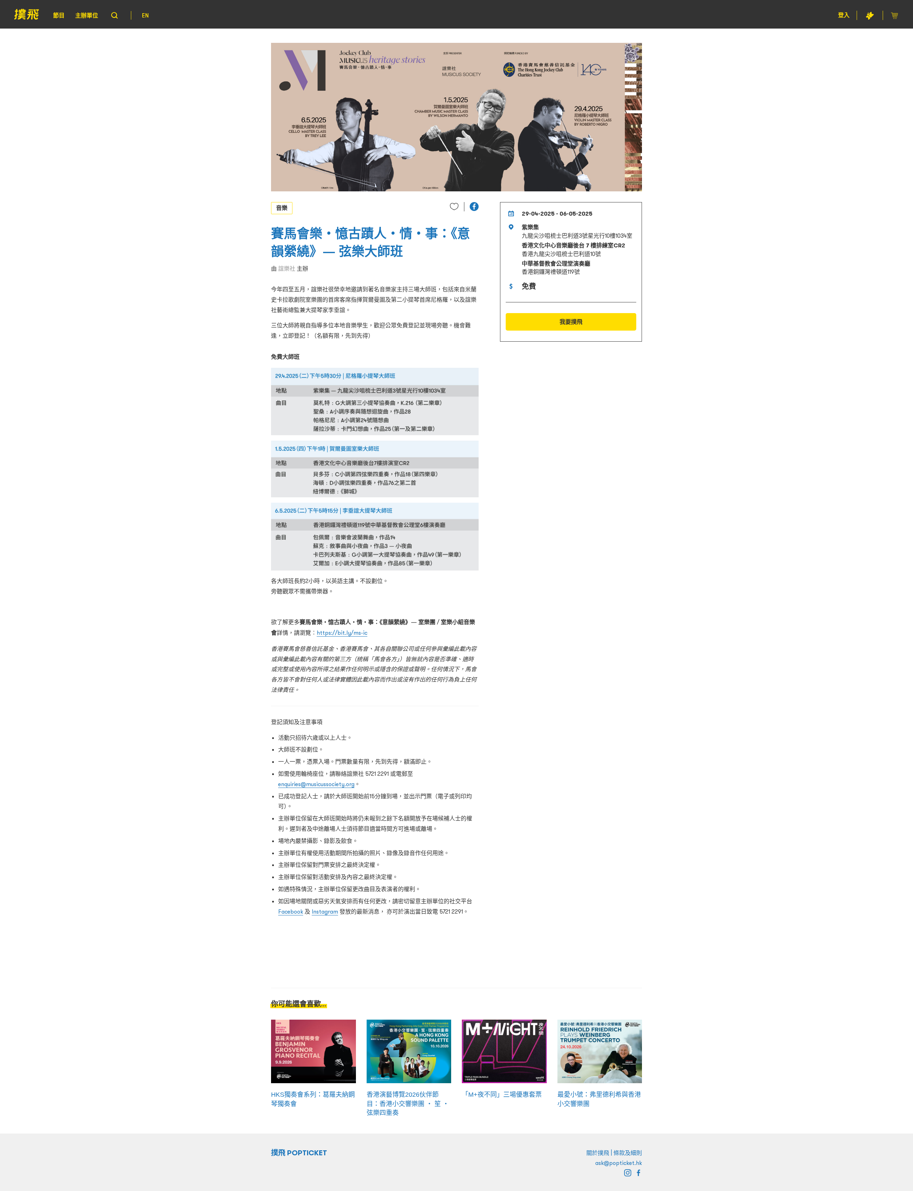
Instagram (325, 911)
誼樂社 (286, 268)
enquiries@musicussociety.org (316, 784)
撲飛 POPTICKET (299, 1152)
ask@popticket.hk (618, 1162)
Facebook (290, 911)
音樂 (281, 207)
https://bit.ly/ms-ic (342, 632)
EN (145, 15)
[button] (474, 206)
